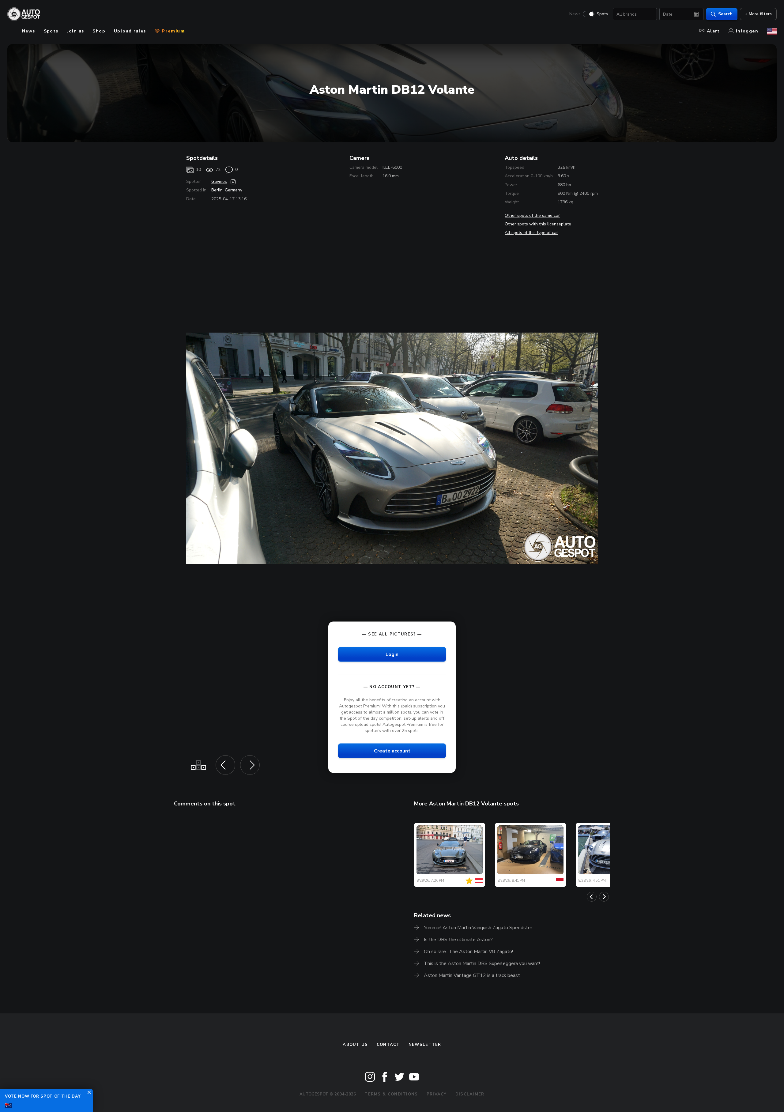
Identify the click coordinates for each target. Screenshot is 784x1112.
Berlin (217, 190)
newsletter (425, 1044)
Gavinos (219, 181)
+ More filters (758, 14)
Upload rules (130, 31)
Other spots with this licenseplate (538, 224)
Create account (392, 751)
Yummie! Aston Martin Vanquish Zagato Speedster (478, 927)
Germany (233, 190)
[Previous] (592, 897)
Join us (75, 31)
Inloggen (747, 31)
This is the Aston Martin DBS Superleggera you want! (482, 963)
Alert (713, 31)
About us (355, 1044)
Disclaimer (469, 1094)
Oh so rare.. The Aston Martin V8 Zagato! (468, 951)
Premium (172, 31)
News (575, 14)
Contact (388, 1044)
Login (392, 654)
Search (725, 14)
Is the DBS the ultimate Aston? (458, 939)
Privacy (437, 1094)
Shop (98, 31)
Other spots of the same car (532, 215)
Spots (602, 14)
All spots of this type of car (531, 233)
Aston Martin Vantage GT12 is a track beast (472, 975)
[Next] (604, 897)
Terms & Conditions (391, 1094)
